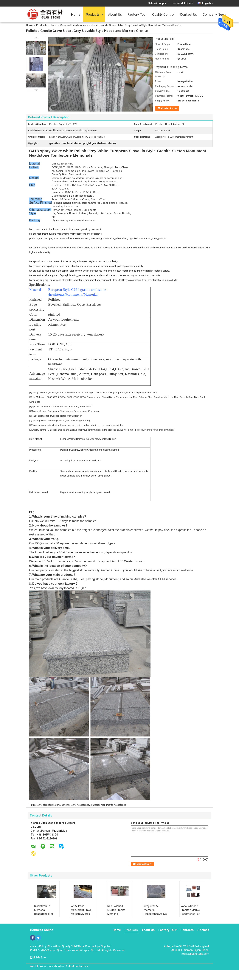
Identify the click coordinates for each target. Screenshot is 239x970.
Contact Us (188, 14)
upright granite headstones (75, 805)
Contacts (187, 930)
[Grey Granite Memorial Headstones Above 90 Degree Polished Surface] (156, 891)
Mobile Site (39, 957)
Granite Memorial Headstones (68, 25)
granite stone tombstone (47, 805)
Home (75, 14)
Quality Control (163, 14)
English (206, 3)
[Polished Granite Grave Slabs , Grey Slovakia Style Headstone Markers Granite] (36, 47)
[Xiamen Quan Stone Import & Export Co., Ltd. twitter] (38, 938)
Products (93, 14)
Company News (214, 14)
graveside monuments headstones (108, 805)
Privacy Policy (38, 946)
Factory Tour (137, 14)
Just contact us (78, 966)
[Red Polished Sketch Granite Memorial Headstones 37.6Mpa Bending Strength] (119, 891)
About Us (115, 14)
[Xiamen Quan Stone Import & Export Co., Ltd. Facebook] (32, 938)
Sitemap (203, 930)
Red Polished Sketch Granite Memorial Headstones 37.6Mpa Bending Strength (117, 916)
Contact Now (169, 108)
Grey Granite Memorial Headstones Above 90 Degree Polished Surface (155, 914)
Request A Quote (183, 3)
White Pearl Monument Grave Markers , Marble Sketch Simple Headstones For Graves (81, 916)
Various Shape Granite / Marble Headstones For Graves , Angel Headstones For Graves (190, 916)
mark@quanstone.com (195, 953)
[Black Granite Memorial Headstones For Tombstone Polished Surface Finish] (46, 891)
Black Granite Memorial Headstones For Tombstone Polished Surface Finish (44, 916)
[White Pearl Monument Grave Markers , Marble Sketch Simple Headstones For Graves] (83, 891)
